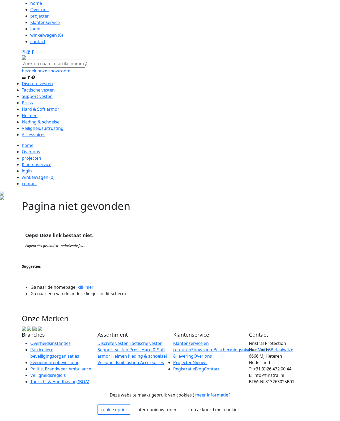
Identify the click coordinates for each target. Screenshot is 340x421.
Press (27, 103)
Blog (199, 369)
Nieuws (200, 362)
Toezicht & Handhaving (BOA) (59, 382)
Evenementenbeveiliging (55, 362)
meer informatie (211, 395)
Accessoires (33, 135)
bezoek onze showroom (46, 71)
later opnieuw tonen (157, 409)
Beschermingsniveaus (236, 350)
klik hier (86, 287)
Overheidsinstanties (50, 343)
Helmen (29, 115)
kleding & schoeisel (41, 122)
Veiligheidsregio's (48, 375)
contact (37, 41)
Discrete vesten (37, 83)
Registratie (184, 369)
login (35, 29)
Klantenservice (45, 22)
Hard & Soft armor (40, 109)
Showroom (202, 350)
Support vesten (37, 96)
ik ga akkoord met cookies (213, 409)
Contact (212, 369)
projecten (40, 16)
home (36, 3)
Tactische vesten (38, 90)
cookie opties (114, 409)
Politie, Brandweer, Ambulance (60, 369)
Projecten (183, 362)
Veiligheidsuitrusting (42, 128)
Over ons (39, 10)
